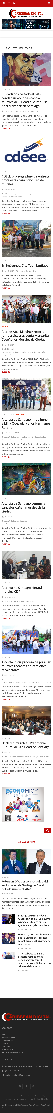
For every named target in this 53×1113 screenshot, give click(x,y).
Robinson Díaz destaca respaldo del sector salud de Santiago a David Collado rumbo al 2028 (25, 885)
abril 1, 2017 (8, 752)
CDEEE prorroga (10, 194)
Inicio (4, 1034)
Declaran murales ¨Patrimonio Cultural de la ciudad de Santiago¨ (26, 745)
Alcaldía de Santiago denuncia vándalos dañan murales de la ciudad (23, 507)
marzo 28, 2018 (9, 597)
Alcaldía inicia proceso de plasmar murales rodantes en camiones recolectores (26, 666)
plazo (20, 196)
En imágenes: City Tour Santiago (25, 265)
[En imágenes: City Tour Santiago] (26, 238)
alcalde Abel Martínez (8, 350)
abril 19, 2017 (8, 675)
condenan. (23, 111)
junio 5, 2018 (8, 517)
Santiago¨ (35, 757)
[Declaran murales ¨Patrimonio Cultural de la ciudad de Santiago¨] (26, 720)
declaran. (20, 757)
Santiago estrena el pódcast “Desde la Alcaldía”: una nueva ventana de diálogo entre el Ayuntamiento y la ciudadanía (34, 920)
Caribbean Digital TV (14, 1052)
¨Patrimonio (44, 757)
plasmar (31, 682)
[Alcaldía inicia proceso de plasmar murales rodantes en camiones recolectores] (26, 639)
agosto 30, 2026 (8, 893)
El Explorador (8, 1049)
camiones (12, 682)
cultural (13, 757)
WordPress (45, 1105)
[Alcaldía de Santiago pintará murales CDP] (26, 565)
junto (17, 352)
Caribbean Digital (9, 1105)
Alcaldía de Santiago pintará (15, 601)
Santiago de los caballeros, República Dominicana (26, 1066)
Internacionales (8, 1037)
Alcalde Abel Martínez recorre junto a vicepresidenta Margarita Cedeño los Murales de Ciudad (25, 335)
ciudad (12, 352)
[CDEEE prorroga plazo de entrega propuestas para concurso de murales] (26, 151)
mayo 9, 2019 (8, 271)
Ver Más (8, 128)
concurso (21, 194)
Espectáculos (8, 415)
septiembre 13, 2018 (11, 433)
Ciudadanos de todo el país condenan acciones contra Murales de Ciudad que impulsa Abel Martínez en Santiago (24, 100)
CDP (28, 601)
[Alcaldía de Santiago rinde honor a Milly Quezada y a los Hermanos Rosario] (26, 394)
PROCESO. (39, 682)
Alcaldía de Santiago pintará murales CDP (22, 589)
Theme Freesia (34, 1105)
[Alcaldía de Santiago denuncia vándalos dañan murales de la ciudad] (26, 479)
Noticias (6, 89)
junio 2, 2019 (8, 111)
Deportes (6, 1043)
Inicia (18, 682)
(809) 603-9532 (12, 1070)
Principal (6, 327)
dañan (17, 524)
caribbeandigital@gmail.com (17, 1075)
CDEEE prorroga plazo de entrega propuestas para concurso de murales (25, 180)
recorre (30, 352)
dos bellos (26, 440)
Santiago (37, 111)
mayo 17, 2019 (9, 189)
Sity (34, 271)
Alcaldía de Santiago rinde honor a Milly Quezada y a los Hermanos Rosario (26, 423)
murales (31, 111)
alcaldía (4, 682)
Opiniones (6, 1046)
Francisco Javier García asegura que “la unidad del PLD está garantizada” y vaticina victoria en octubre (34, 939)
